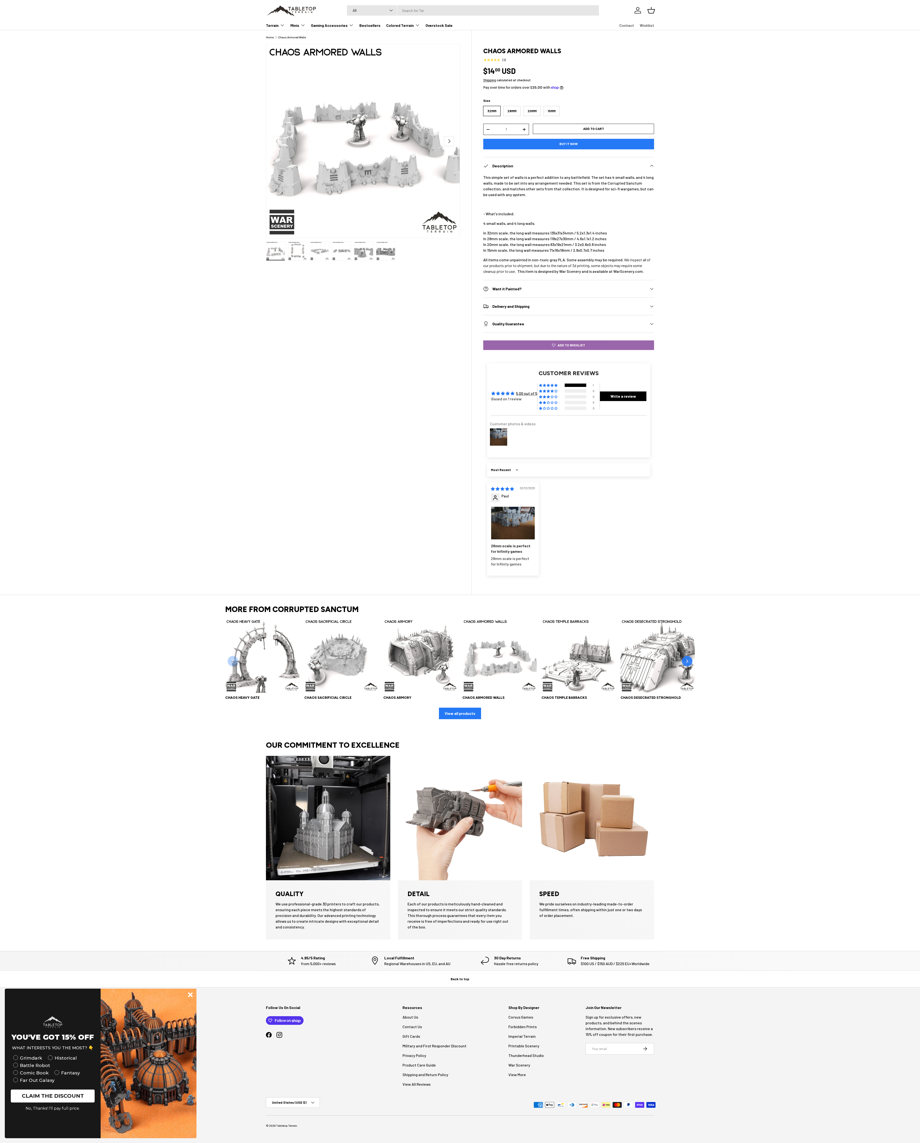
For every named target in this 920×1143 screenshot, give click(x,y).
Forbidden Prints (522, 1026)
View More (517, 1074)
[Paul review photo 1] (513, 523)
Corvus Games (520, 1017)
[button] (548, 385)
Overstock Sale (439, 25)
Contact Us (412, 1026)
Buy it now (568, 144)
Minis (294, 25)
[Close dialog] (190, 995)
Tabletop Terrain (286, 1125)
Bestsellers (369, 25)
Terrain (272, 25)
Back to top (460, 979)
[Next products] (687, 661)
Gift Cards (411, 1036)
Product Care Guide (419, 1065)
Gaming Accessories (329, 25)
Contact (626, 25)
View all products (460, 713)
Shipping (489, 80)
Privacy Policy (414, 1055)
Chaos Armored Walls (292, 37)
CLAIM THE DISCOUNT (53, 1096)
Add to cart (593, 129)
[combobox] (473, 10)
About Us (410, 1017)
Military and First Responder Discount (434, 1046)
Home (270, 37)
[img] (502, 488)
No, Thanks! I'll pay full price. (53, 1108)
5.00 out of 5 (526, 393)
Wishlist (647, 25)
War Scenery (519, 1065)
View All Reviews (416, 1084)
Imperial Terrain (522, 1036)
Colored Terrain (400, 25)
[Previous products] (233, 661)
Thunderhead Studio (526, 1055)
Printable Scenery (523, 1046)
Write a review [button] (623, 396)
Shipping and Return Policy (425, 1074)
